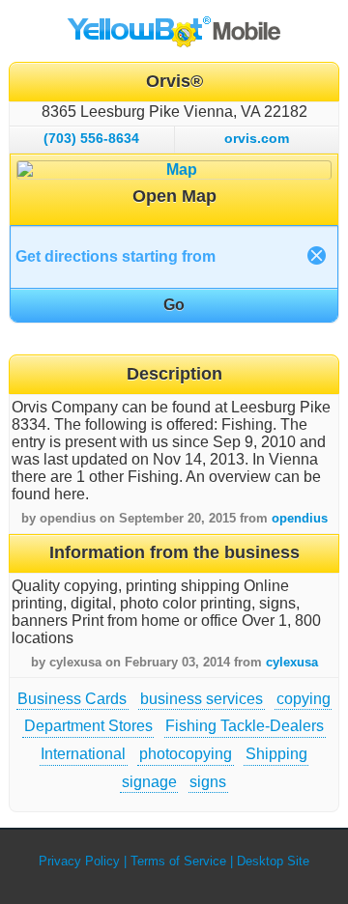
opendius (300, 518)
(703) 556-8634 (91, 138)
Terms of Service (178, 861)
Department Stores (88, 726)
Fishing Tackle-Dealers (244, 726)
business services (201, 699)
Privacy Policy (79, 861)
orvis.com (256, 138)
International (83, 754)
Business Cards (72, 699)
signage (149, 782)
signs (207, 782)
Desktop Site (273, 861)
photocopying (185, 754)
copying (303, 699)
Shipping (276, 754)
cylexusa (292, 662)
